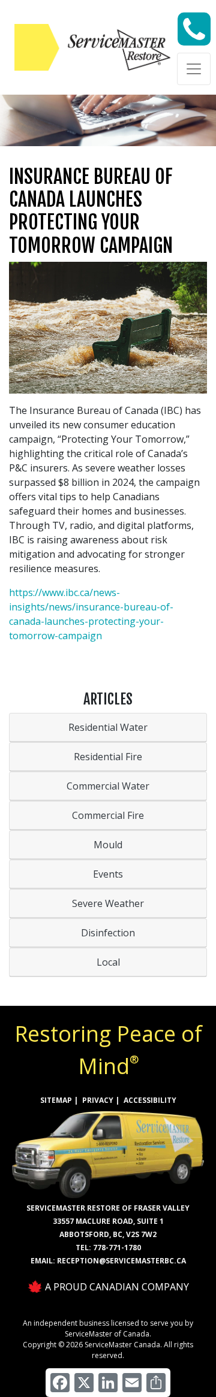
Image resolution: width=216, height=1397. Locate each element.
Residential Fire (108, 756)
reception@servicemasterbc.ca (121, 1261)
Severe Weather (108, 903)
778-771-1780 (117, 1247)
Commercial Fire (108, 815)
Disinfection (108, 932)
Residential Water (108, 727)
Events (108, 874)
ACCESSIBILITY (150, 1100)
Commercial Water (108, 786)
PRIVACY (97, 1100)
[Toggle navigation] (194, 69)
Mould (108, 844)
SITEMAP (56, 1100)
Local (108, 962)
